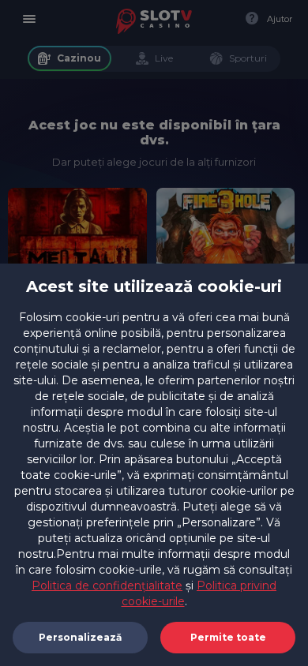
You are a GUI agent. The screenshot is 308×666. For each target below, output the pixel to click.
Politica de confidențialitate (107, 585)
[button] (227, 637)
